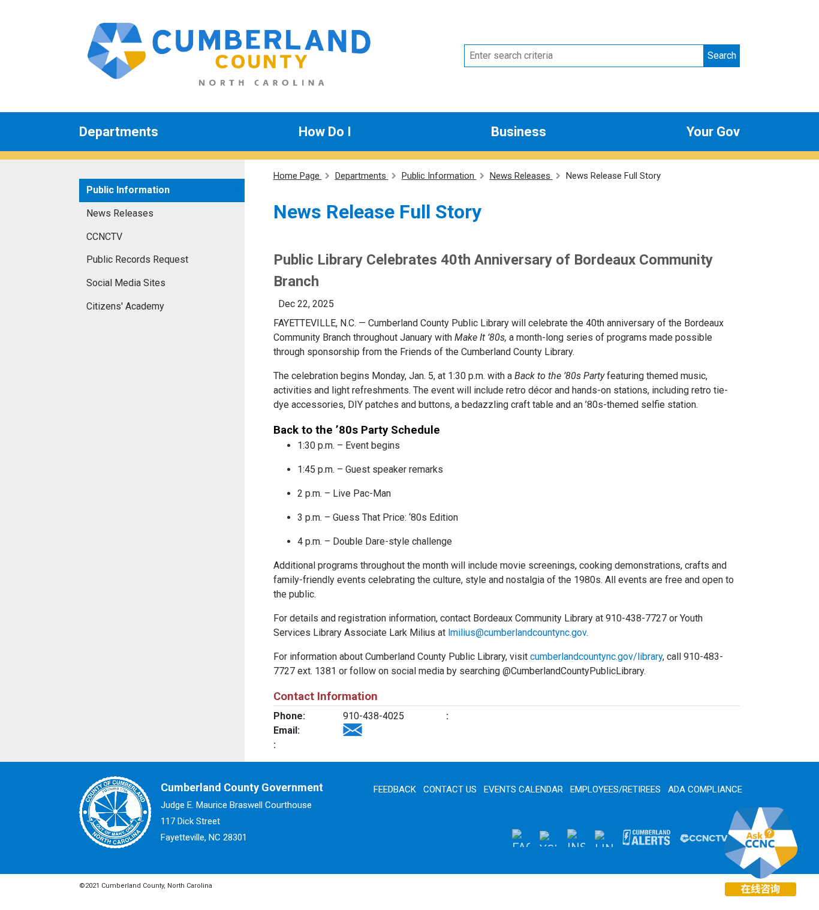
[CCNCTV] (704, 837)
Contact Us (450, 789)
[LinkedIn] (604, 837)
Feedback (395, 789)
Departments (118, 131)
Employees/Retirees (615, 789)
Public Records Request (137, 259)
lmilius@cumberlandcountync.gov (517, 632)
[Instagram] (576, 838)
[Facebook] (521, 838)
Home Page (297, 175)
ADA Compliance (705, 789)
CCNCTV (104, 236)
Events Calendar (523, 789)
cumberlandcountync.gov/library (596, 656)
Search (721, 55)
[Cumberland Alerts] (646, 837)
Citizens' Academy (125, 306)
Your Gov (713, 131)
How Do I (325, 131)
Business (518, 131)
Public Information (128, 190)
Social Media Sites (125, 283)
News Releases (119, 213)
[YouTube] (549, 837)
